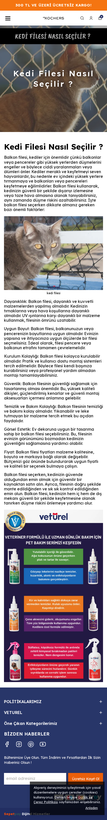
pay (18, 814)
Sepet (9, 814)
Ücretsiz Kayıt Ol (85, 779)
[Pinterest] (31, 744)
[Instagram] (19, 744)
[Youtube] (43, 744)
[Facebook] (7, 744)
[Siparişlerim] (91, 18)
